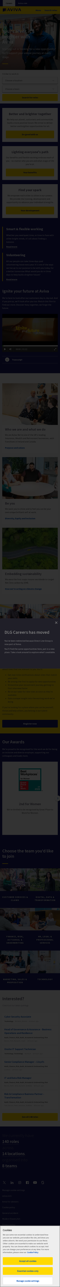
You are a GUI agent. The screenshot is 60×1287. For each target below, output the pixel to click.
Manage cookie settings (27, 1280)
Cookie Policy (32, 1252)
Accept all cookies (27, 1261)
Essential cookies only (27, 1271)
